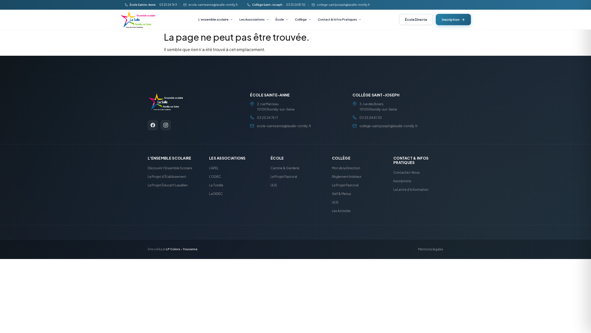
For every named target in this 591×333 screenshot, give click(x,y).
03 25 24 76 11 (168, 4)
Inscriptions (402, 181)
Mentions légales (430, 249)
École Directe (416, 19)
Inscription (450, 19)
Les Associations (252, 19)
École (279, 19)
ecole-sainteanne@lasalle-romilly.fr (213, 4)
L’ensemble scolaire (213, 19)
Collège (301, 19)
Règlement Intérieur (347, 177)
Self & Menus (341, 194)
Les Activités (341, 211)
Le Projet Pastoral (284, 177)
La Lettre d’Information (410, 190)
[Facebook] (153, 125)
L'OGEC (215, 177)
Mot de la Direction (346, 168)
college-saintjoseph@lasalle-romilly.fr (343, 4)
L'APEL (214, 168)
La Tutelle (216, 185)
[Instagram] (166, 125)
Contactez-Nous (406, 172)
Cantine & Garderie (285, 168)
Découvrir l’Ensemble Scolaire (170, 168)
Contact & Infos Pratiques (337, 19)
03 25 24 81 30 (295, 4)
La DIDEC (216, 194)
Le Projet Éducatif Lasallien (168, 185)
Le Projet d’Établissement (167, 177)
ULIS (274, 185)
